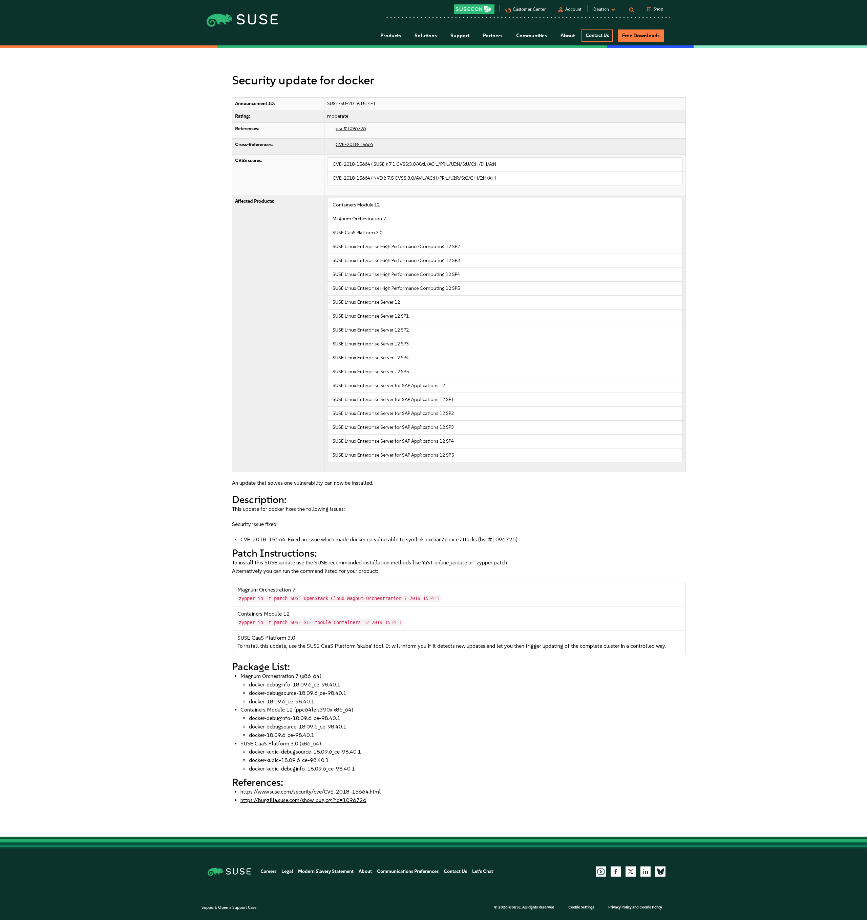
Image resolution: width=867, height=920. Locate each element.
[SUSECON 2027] (474, 9)
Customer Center (529, 9)
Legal (287, 871)
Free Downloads (641, 36)
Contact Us (597, 35)
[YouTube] (601, 871)
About (365, 871)
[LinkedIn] (645, 871)
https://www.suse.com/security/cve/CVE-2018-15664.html (310, 791)
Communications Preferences (408, 871)
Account (573, 9)
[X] (631, 871)
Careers (268, 871)
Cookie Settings (581, 907)
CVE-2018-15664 (354, 144)
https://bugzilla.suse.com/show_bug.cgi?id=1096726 (303, 800)
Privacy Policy (620, 907)
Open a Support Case (237, 907)
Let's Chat (482, 871)
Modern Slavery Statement (326, 871)
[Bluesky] (660, 871)
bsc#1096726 (351, 129)
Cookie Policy (650, 907)
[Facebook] (616, 871)
